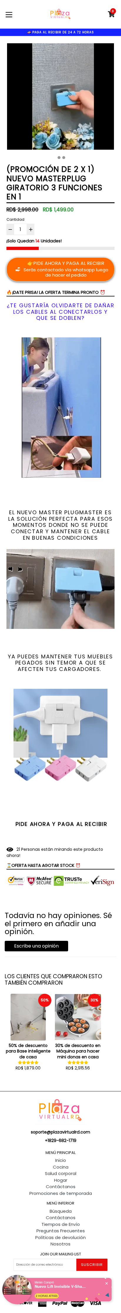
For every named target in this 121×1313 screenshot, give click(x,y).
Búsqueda (61, 1211)
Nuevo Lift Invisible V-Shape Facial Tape (61, 1286)
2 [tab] (59, 157)
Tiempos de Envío (60, 1224)
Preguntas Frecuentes (60, 1231)
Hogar (60, 1180)
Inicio (60, 1160)
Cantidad (15, 219)
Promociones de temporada (60, 1193)
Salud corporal (60, 1173)
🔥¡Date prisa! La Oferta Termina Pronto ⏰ (55, 292)
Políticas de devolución (60, 1237)
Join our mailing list (60, 1254)
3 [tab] (63, 157)
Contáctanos (60, 1186)
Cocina (60, 1167)
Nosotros (60, 1244)
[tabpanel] (60, 98)
